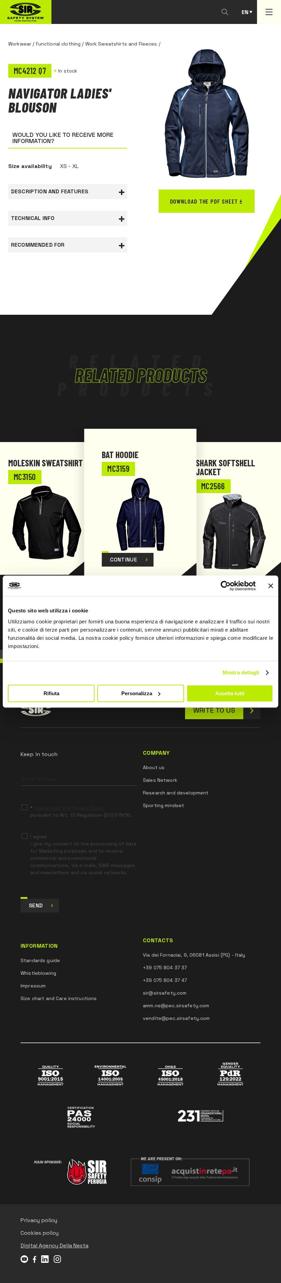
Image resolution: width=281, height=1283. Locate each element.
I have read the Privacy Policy (68, 808)
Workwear (19, 44)
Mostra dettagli (241, 672)
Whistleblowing (38, 973)
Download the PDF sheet (204, 201)
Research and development (175, 793)
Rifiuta (51, 693)
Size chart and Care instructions (59, 998)
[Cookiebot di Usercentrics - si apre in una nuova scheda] (226, 586)
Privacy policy (39, 1220)
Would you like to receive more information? (62, 138)
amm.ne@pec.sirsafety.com (176, 1005)
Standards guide (40, 960)
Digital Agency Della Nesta (54, 1245)
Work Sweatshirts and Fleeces (121, 44)
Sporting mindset (163, 805)
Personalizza (136, 693)
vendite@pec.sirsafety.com (176, 1018)
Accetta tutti (229, 693)
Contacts (158, 940)
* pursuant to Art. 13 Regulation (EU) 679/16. (81, 811)
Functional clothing (58, 44)
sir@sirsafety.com (164, 993)
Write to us (214, 710)
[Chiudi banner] (270, 585)
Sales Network (160, 780)
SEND (35, 905)
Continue (123, 559)
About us (153, 767)
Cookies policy (40, 1232)
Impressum (33, 986)
